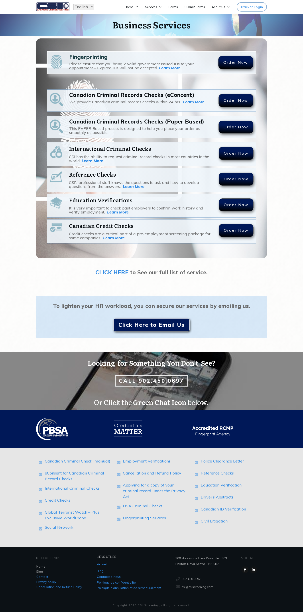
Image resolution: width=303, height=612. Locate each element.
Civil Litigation (214, 521)
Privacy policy (46, 582)
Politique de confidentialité (116, 582)
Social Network (59, 527)
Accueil (102, 564)
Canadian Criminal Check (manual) (77, 461)
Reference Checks (217, 473)
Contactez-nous (109, 577)
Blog (39, 572)
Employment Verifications (147, 461)
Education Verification (221, 485)
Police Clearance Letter (222, 461)
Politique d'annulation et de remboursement (129, 588)
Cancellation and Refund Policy (152, 473)
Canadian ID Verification (223, 509)
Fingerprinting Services (144, 517)
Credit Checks (57, 500)
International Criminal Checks (72, 488)
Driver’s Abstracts (217, 497)
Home (40, 566)
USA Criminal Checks (143, 505)
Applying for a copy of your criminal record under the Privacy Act (154, 490)
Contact (42, 577)
